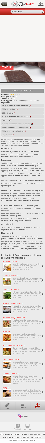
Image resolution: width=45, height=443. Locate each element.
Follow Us (24, 416)
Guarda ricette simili (22, 91)
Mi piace (37, 408)
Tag (7, 408)
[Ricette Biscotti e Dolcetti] (4, 4)
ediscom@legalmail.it (35, 434)
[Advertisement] (22, 38)
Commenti (22, 407)
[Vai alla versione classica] (27, 431)
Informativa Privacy (15, 440)
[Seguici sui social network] (41, 4)
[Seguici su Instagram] (19, 416)
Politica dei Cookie (29, 440)
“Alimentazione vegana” (20, 145)
